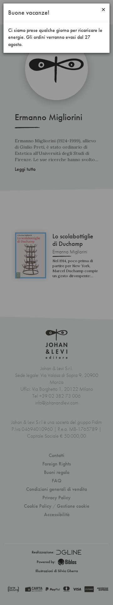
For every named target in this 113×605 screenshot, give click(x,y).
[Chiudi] (103, 9)
